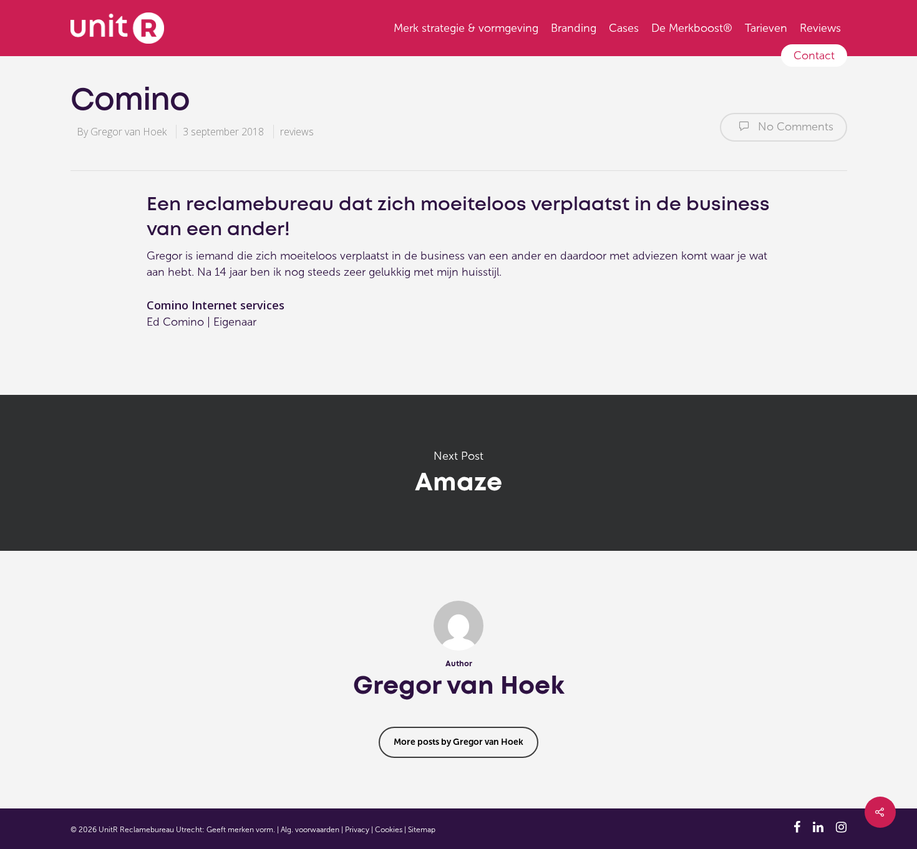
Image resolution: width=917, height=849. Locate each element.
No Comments (794, 126)
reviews (297, 131)
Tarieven (766, 28)
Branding (573, 28)
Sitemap (421, 829)
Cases (624, 28)
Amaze (458, 473)
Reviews (820, 28)
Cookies (388, 829)
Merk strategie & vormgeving (466, 28)
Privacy (357, 829)
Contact (814, 55)
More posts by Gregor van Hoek (458, 742)
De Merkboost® (691, 28)
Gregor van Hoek (128, 131)
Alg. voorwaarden (310, 829)
